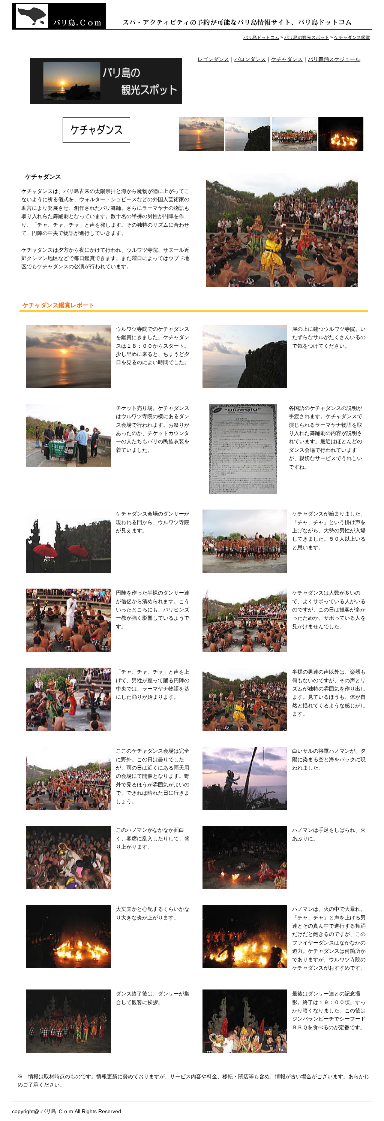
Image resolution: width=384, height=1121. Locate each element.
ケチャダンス (287, 59)
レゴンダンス (213, 59)
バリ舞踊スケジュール (334, 59)
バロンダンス (250, 59)
